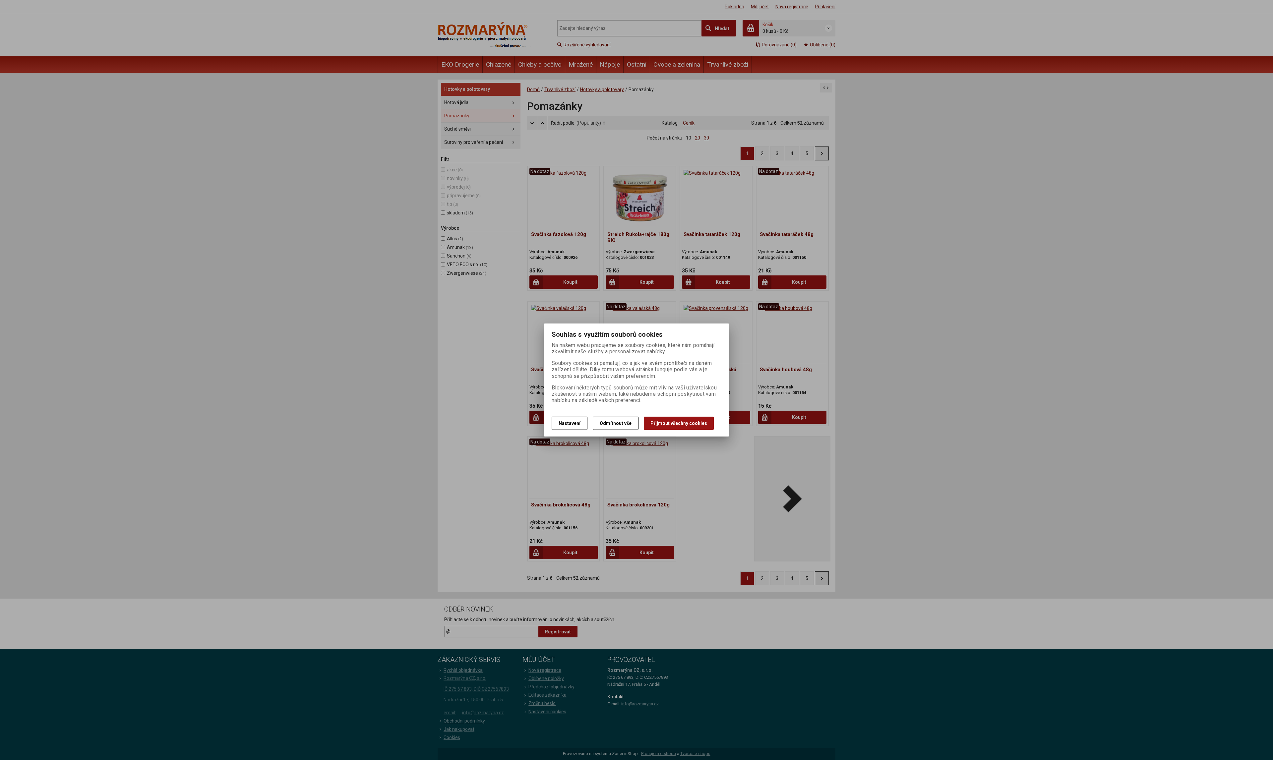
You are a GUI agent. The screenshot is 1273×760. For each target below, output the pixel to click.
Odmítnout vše (616, 423)
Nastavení (569, 423)
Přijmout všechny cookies (678, 423)
